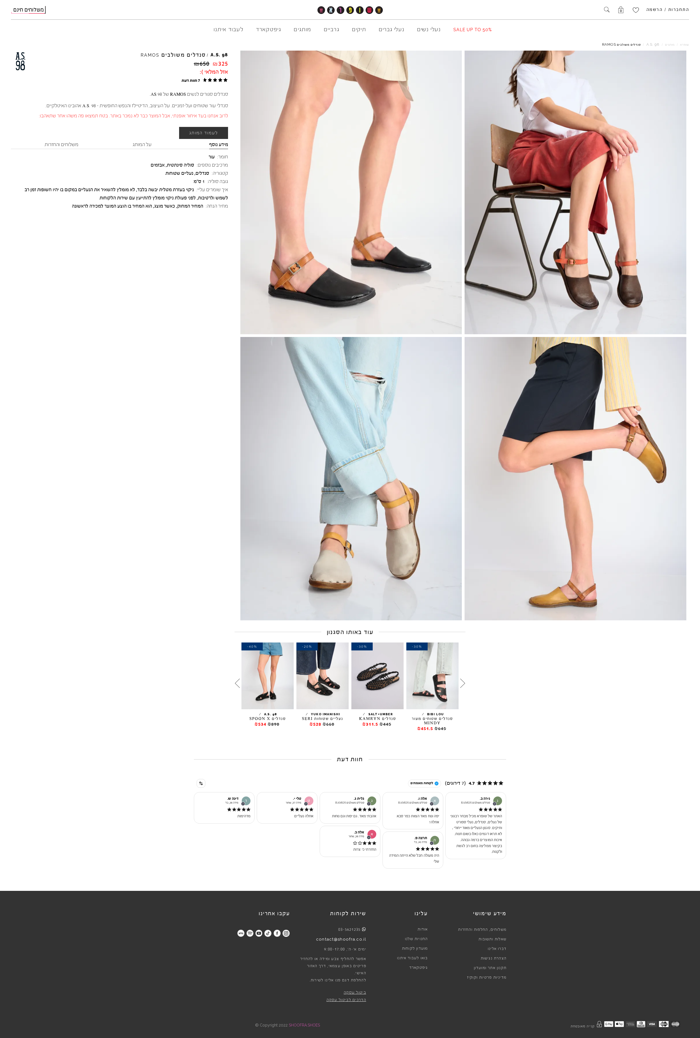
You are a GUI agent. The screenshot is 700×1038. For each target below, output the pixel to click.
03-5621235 (349, 929)
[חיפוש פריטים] (607, 10)
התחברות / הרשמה (667, 9)
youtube (259, 933)
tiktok (268, 933)
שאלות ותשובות (492, 939)
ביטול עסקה (355, 992)
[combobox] (201, 783)
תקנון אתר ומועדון (490, 968)
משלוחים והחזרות (61, 144)
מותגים (670, 44)
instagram (286, 933)
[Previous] (462, 683)
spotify (250, 933)
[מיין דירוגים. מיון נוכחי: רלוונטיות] (201, 783)
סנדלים (202, 173)
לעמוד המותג (203, 132)
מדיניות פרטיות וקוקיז (486, 977)
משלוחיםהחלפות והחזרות (482, 929)
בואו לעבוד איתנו (412, 958)
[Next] (237, 683)
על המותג (142, 144)
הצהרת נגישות (493, 958)
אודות (423, 929)
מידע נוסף (218, 144)
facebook (277, 933)
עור (212, 156)
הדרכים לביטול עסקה (346, 1000)
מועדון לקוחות (415, 948)
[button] (204, 80)
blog (241, 933)
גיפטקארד (418, 968)
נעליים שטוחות (179, 173)
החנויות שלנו (416, 939)
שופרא (684, 44)
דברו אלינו (497, 949)
